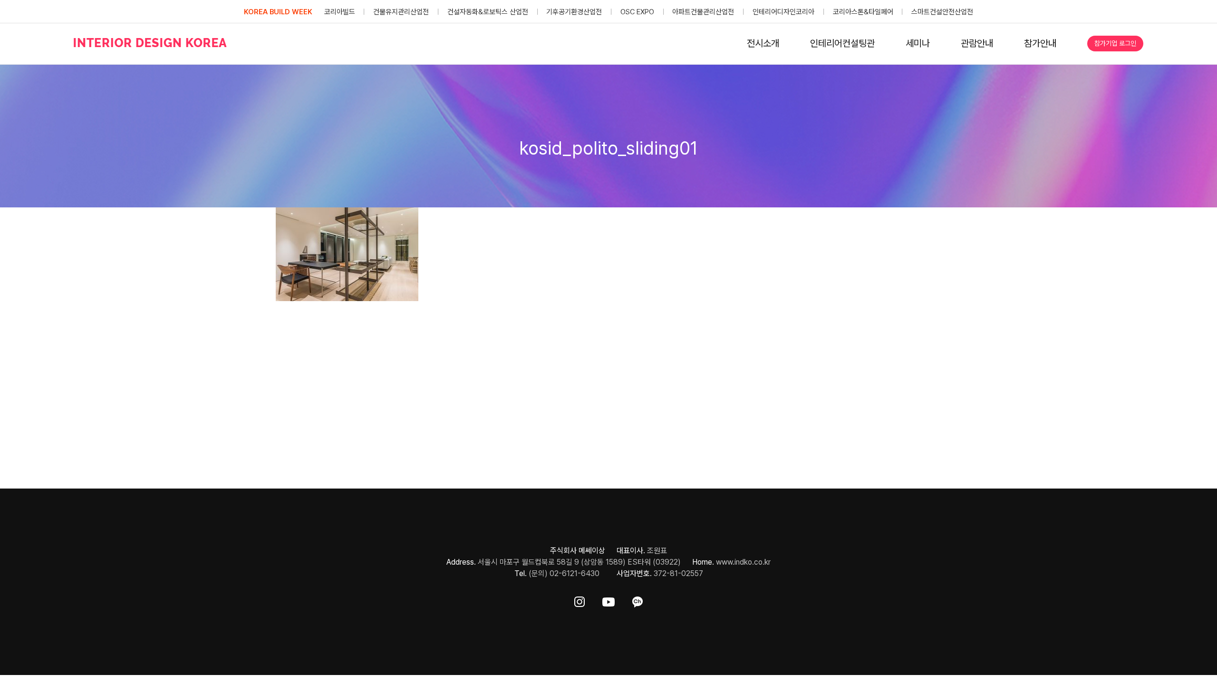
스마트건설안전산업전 (942, 12)
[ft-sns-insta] (579, 600)
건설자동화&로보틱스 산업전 (487, 12)
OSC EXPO (637, 12)
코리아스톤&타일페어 (863, 12)
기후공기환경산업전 (574, 12)
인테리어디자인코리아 (783, 12)
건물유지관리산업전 (401, 12)
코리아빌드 (339, 12)
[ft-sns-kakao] (637, 600)
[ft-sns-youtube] (608, 600)
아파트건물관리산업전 (703, 12)
